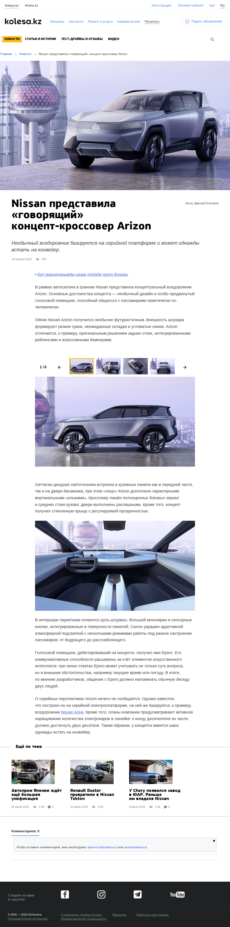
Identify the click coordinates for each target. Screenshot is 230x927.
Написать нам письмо (152, 914)
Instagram (101, 894)
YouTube (177, 894)
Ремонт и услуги (100, 21)
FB (65, 894)
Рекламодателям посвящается (83, 918)
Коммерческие (128, 21)
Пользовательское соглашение (28, 918)
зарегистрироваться (102, 847)
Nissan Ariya (72, 712)
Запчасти (76, 21)
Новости (12, 39)
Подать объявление (206, 21)
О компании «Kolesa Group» (82, 914)
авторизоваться (135, 847)
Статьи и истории (40, 39)
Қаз (212, 5)
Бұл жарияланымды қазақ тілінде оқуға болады (83, 274)
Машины (57, 21)
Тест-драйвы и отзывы (82, 39)
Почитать (152, 21)
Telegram (138, 894)
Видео (113, 39)
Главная (6, 54)
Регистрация (161, 5)
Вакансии (119, 914)
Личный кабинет (191, 5)
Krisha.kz (31, 5)
